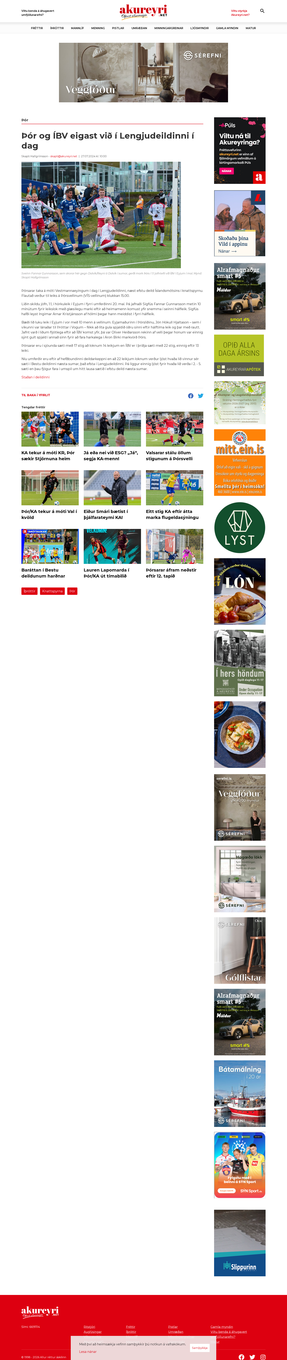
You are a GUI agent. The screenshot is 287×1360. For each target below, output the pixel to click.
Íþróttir (29, 591)
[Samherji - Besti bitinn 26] (240, 735)
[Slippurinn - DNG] (240, 1244)
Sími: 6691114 (30, 1327)
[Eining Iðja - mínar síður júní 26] (240, 463)
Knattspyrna (52, 591)
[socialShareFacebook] (190, 396)
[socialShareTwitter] (200, 396)
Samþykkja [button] (200, 1348)
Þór (72, 591)
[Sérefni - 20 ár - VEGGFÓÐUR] (143, 73)
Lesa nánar (88, 1352)
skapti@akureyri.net (63, 156)
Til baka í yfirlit (35, 395)
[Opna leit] (262, 11)
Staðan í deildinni (35, 377)
